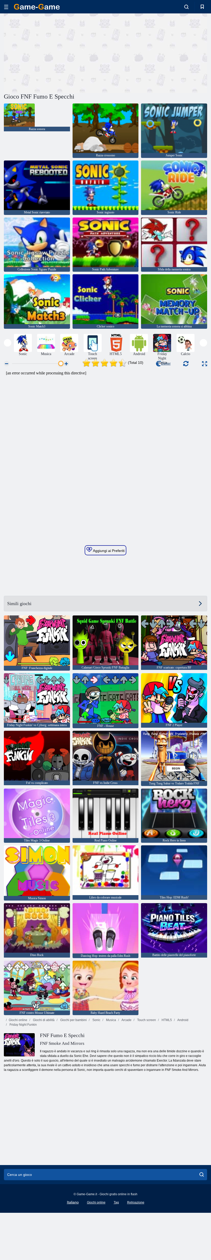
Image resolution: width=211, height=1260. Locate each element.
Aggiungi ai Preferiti (108, 551)
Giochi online (18, 1020)
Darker (166, 363)
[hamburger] (6, 7)
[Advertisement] (55, 52)
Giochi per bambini (73, 1020)
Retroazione (135, 1202)
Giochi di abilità (43, 1020)
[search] (201, 1174)
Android (182, 1020)
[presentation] (7, 343)
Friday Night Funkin (23, 1024)
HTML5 (166, 1020)
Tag (116, 1202)
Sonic (96, 1020)
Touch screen (146, 1020)
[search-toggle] (186, 7)
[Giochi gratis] (37, 7)
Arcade (126, 1020)
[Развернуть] (204, 363)
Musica (110, 1020)
